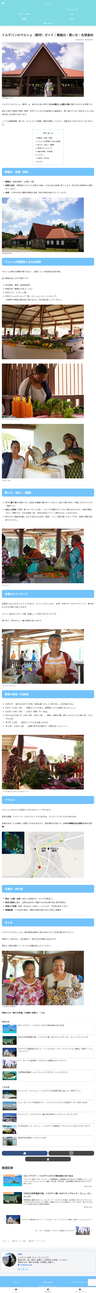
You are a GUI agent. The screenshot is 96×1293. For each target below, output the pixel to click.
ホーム (16, 1282)
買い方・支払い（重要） (46, 144)
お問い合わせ (48, 1282)
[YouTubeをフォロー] (48, 1159)
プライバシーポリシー (79, 1282)
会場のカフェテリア (44, 148)
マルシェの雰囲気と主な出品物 (48, 141)
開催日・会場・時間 (44, 138)
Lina (20, 1253)
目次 (45, 133)
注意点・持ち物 (43, 158)
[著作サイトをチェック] (25, 1153)
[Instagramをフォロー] (71, 1153)
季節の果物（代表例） (45, 151)
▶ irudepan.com (25, 1264)
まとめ (39, 161)
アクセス (40, 154)
